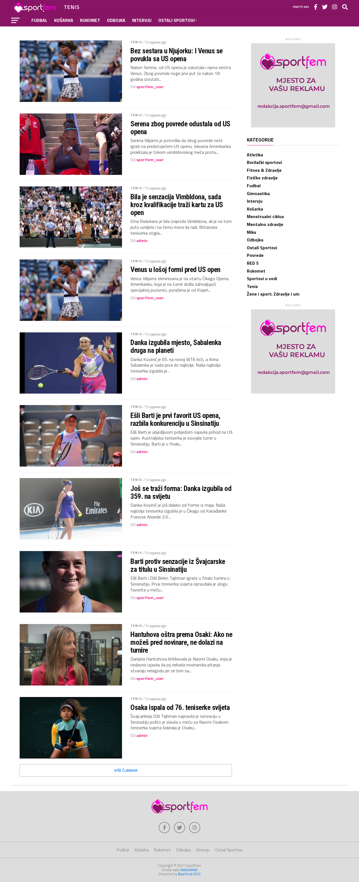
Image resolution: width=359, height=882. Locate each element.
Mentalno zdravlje (265, 224)
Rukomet (90, 20)
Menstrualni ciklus (265, 216)
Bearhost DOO (189, 874)
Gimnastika (258, 193)
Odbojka (116, 20)
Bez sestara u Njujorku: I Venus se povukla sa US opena (176, 55)
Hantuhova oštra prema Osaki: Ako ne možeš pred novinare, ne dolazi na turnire (181, 642)
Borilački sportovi (264, 162)
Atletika (255, 154)
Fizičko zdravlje (262, 177)
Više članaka (125, 770)
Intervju (141, 20)
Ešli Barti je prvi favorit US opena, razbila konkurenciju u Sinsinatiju (175, 419)
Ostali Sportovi (176, 20)
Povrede (255, 255)
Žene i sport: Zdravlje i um (273, 294)
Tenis (136, 42)
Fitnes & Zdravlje (264, 170)
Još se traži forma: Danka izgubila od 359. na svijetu (180, 492)
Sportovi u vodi (262, 278)
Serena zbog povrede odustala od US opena (180, 128)
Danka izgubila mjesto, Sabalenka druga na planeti (175, 346)
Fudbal (39, 20)
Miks (251, 232)
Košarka (63, 20)
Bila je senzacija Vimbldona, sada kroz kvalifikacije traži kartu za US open (176, 204)
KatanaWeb (188, 869)
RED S (253, 263)
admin (142, 240)
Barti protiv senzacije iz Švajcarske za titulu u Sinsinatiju (177, 565)
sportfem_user (150, 87)
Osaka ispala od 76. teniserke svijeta (180, 707)
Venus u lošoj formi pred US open (175, 269)
